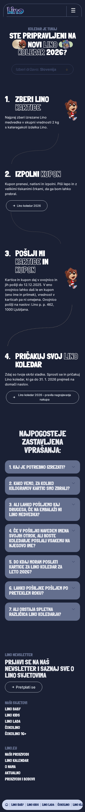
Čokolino (64, 804)
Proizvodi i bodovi (20, 779)
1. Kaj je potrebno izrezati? (37, 467)
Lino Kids (33, 804)
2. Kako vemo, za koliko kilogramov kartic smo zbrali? (39, 485)
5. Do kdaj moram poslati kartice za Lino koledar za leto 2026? (35, 567)
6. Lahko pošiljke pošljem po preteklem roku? (38, 590)
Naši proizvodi (17, 754)
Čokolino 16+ (15, 734)
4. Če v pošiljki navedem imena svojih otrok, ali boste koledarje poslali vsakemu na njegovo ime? (39, 538)
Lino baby (17, 804)
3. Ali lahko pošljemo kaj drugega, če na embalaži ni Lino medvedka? (35, 509)
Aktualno (12, 773)
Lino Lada (48, 804)
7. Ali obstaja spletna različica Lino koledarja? (35, 611)
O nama (10, 767)
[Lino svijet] (6, 804)
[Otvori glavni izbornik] (72, 10)
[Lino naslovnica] (16, 10)
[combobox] (42, 69)
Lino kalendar (16, 760)
